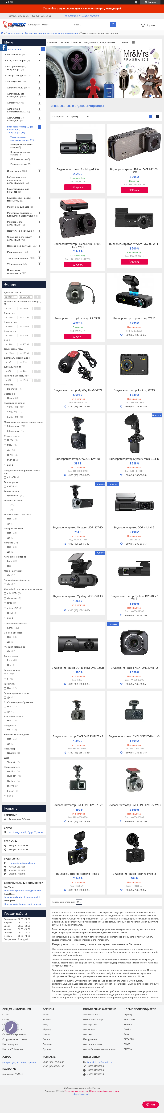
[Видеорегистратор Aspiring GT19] (134, 365)
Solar (126, 1034)
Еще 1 (10, 465)
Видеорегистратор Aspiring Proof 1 (77, 873)
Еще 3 (10, 796)
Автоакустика (14, 81)
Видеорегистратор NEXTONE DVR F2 (134, 667)
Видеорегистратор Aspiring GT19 (134, 390)
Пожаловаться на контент (77, 1091)
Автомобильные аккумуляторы (99, 1049)
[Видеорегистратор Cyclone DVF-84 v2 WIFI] (134, 571)
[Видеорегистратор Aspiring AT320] (134, 293)
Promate (47, 1044)
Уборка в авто (14, 264)
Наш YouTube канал (12, 1049)
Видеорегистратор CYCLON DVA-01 (77, 459)
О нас (5, 1014)
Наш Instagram (10, 1044)
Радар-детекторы (18, 164)
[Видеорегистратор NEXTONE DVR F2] (134, 642)
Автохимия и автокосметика (15, 110)
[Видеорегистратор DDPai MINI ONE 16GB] (77, 642)
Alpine (46, 1014)
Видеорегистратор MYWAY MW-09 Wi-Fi (134, 244)
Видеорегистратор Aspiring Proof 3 (134, 873)
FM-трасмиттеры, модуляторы (16, 68)
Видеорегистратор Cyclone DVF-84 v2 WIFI (134, 598)
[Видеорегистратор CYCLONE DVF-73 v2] (77, 711)
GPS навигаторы (18, 159)
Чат (153, 1104)
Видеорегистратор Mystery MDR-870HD (78, 596)
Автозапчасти (14, 54)
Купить (79, 187)
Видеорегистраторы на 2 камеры (22, 146)
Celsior (127, 1029)
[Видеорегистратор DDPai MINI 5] (134, 502)
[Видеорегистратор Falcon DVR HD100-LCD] (134, 144)
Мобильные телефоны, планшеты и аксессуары (20, 214)
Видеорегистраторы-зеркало (20, 153)
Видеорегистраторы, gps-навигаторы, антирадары (51, 33)
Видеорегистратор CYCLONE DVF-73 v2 (78, 736)
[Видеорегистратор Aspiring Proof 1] (77, 848)
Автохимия (89, 1029)
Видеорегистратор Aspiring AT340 (78, 169)
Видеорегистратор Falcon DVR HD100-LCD (134, 171)
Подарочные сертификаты (14, 271)
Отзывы (123, 42)
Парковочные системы (19, 246)
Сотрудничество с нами (14, 1039)
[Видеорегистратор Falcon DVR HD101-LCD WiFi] (77, 218)
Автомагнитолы (15, 87)
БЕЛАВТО (129, 1039)
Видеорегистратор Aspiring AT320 (134, 318)
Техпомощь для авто (18, 258)
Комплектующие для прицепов (18, 190)
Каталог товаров (71, 42)
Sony (45, 1024)
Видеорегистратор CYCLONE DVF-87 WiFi (134, 805)
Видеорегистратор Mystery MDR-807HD (78, 527)
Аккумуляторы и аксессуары (15, 119)
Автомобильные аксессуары (15, 95)
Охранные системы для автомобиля (19, 238)
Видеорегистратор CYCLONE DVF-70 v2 (78, 805)
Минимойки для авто (18, 207)
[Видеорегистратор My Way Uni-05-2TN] (77, 365)
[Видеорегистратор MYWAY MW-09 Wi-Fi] (134, 218)
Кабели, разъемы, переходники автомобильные (16, 180)
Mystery (47, 1029)
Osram (46, 1039)
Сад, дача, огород (16, 60)
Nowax (46, 1034)
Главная (52, 42)
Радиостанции (15, 252)
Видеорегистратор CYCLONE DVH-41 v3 (134, 736)
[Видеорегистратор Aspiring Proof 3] (134, 848)
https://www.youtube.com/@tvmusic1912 (24, 890)
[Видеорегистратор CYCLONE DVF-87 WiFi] (134, 780)
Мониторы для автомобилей (15, 223)
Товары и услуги (14, 33)
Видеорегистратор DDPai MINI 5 (134, 527)
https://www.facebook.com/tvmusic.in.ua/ (24, 897)
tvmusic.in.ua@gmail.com (22, 863)
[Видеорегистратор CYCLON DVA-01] (77, 433)
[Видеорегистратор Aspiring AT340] (77, 144)
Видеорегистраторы (93, 1019)
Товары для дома (16, 75)
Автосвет (11, 102)
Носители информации (19, 231)
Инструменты (14, 171)
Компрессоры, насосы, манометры (19, 199)
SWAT (127, 1044)
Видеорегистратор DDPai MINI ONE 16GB (78, 667)
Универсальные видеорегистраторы (19, 138)
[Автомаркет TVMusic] (14, 24)
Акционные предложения (99, 42)
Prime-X (128, 1024)
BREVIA (128, 1049)
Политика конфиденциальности (104, 1091)
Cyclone (47, 1049)
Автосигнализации (92, 1044)
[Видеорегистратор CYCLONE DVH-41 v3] (134, 711)
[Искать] (113, 24)
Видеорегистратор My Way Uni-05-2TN (78, 390)
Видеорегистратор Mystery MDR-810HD (134, 459)
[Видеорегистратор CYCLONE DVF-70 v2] (77, 780)
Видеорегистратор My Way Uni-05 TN (77, 318)
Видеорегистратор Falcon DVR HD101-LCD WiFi (78, 245)
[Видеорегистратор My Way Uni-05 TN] (77, 293)
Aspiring (128, 1014)
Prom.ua (96, 1088)
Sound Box (129, 1019)
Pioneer (47, 1019)
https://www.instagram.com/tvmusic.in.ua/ (24, 904)
